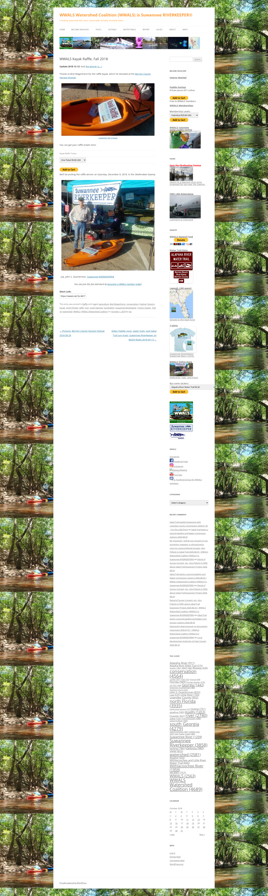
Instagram (178, 466)
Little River (190, 695)
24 (182, 827)
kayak (62, 307)
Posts (98, 29)
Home (62, 29)
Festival (142, 304)
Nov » (202, 834)
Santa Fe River (179, 720)
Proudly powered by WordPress (73, 883)
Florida (178, 682)
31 (182, 830)
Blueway (200, 668)
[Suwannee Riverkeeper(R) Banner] (181, 431)
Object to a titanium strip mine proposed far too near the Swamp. (187, 183)
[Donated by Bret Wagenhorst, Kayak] (107, 270)
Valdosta (194, 748)
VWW (176, 751)
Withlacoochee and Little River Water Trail (188, 761)
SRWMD (194, 732)
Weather (177, 757)
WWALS (76, 311)
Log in (172, 853)
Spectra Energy (179, 731)
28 (204, 827)
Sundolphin (109, 307)
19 (193, 823)
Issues (159, 29)
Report (146, 29)
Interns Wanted (178, 77)
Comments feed (177, 860)
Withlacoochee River (186, 767)
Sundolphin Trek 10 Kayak (107, 138)
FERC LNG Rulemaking (181, 193)
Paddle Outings (178, 87)
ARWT (187, 668)
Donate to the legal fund (182, 319)
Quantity (177, 716)
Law (175, 694)
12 (193, 819)
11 (187, 819)
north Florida (72, 307)
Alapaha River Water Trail (186, 665)
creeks (175, 679)
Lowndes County (184, 697)
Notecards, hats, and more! (184, 377)
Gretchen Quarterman (182, 687)
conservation (132, 304)
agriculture (104, 304)
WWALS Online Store (181, 361)
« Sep (172, 834)
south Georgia (96, 307)
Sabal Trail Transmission (185, 718)
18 (187, 823)
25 (187, 827)
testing (177, 748)
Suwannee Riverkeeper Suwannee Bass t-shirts (182, 354)
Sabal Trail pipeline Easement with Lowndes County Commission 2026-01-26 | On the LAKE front (189, 526)
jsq (130, 311)
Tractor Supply (144, 307)
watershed (67, 311)
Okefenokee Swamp (180, 709)
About (172, 29)
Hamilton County (179, 690)
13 (198, 819)
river (87, 307)
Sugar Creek (187, 734)
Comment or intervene (181, 219)
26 (193, 827)
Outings (112, 29)
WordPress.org (176, 864)
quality (195, 712)
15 (171, 823)
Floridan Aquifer (195, 682)
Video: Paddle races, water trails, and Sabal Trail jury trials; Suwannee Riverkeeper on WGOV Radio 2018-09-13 (134, 335)
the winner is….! (94, 66)
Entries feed (175, 856)
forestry (151, 304)
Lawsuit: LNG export (181, 288)
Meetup (183, 470)
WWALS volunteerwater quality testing (181, 128)
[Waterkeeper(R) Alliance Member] (177, 438)
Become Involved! (80, 29)
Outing (198, 709)
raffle (81, 307)
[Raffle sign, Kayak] (107, 135)
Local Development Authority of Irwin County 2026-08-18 (188, 641)
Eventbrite (174, 456)
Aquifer (175, 668)
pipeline (177, 712)
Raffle (85, 304)
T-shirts (174, 325)
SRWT (174, 734)
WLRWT (178, 772)
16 (176, 823)
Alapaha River (182, 663)
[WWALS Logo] (181, 422)
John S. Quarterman (185, 692)
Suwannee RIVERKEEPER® (100, 276)
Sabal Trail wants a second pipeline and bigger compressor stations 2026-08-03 (189, 533)
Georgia (193, 685)
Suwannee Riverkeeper (125, 307)
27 (198, 827)
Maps (185, 29)
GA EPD (175, 685)
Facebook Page (180, 461)
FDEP (185, 679)
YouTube (177, 474)
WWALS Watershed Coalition (94, 311)
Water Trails (129, 29)
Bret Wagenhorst (117, 304)
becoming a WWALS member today (124, 284)
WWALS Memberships (181, 105)
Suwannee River (186, 737)
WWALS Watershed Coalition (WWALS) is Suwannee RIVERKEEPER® (126, 15)
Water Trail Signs (179, 250)
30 (176, 830)
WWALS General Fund (181, 236)
